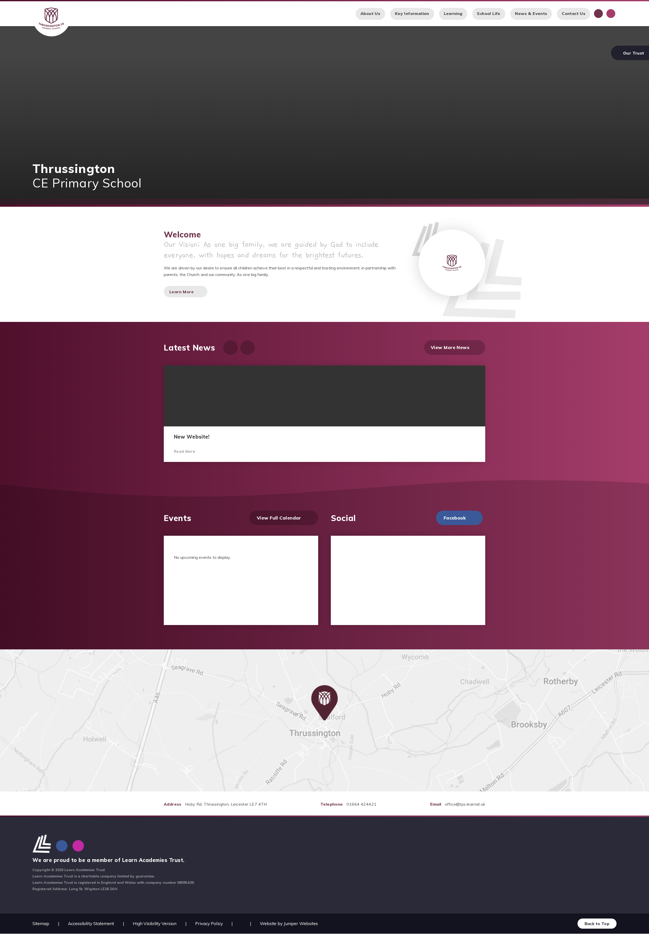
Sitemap (40, 923)
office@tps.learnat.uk (465, 804)
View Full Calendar (279, 518)
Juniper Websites (301, 923)
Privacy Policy (209, 923)
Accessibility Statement (91, 923)
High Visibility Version (155, 923)
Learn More (181, 291)
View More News (450, 347)
